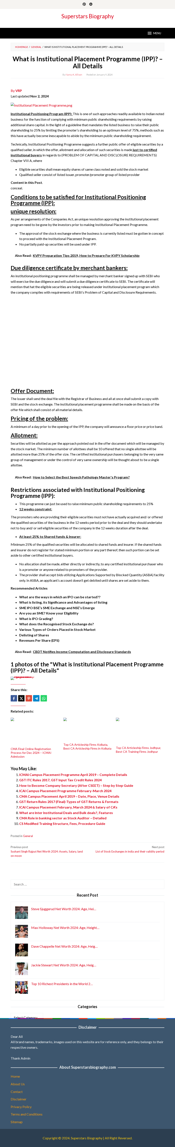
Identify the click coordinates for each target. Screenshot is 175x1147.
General (28, 836)
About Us (18, 1084)
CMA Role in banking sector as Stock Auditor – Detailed (62, 818)
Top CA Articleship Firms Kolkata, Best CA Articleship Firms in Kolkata (87, 746)
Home (15, 1076)
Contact (17, 1092)
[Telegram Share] (36, 698)
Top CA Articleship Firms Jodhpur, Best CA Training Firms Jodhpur (138, 749)
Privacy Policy (21, 1107)
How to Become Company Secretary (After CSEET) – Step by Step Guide (76, 785)
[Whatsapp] (44, 698)
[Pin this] (29, 698)
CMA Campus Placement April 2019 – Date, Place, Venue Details (69, 796)
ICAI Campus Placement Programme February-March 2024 (65, 791)
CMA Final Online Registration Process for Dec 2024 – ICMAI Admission (31, 752)
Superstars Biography (87, 16)
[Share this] (14, 698)
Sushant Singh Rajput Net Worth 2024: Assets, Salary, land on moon (47, 851)
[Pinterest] (84, 4)
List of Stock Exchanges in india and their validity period (130, 849)
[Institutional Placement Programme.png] (41, 105)
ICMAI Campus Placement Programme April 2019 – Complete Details (73, 775)
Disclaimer (18, 1099)
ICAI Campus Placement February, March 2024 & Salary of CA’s (68, 807)
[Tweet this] (21, 698)
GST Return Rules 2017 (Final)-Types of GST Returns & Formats (68, 802)
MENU (157, 33)
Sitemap (17, 1122)
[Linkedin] (91, 4)
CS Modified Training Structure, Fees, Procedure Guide (62, 823)
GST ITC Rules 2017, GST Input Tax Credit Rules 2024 (60, 780)
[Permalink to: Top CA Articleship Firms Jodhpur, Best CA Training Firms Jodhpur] (140, 731)
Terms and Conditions (26, 1114)
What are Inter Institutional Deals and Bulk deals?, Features (66, 813)
